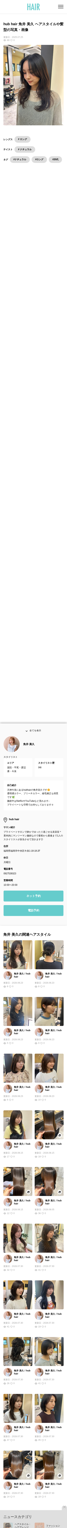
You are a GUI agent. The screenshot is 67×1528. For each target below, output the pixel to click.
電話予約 (33, 919)
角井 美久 (29, 753)
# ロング (22, 139)
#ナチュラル (19, 159)
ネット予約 (33, 904)
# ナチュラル (25, 149)
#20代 (55, 159)
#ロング (39, 159)
